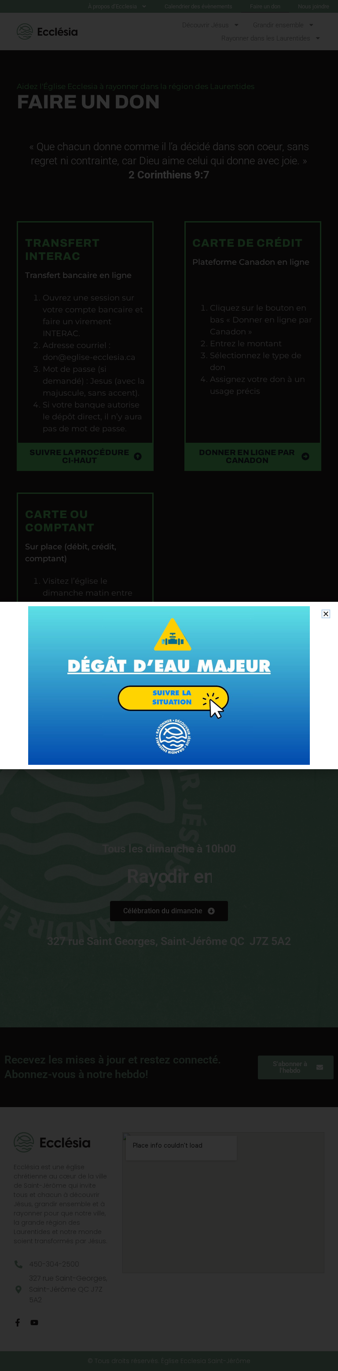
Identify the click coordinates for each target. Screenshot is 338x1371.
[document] (169, 685)
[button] (326, 614)
